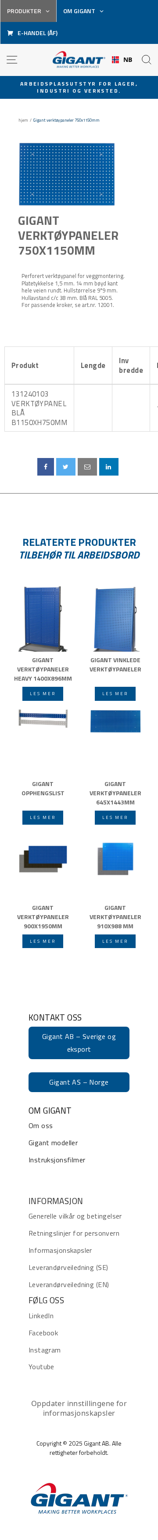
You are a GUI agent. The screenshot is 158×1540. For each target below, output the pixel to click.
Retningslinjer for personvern (74, 1233)
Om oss (41, 1125)
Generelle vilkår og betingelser (75, 1216)
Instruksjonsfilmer (57, 1159)
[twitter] (65, 467)
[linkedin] (108, 467)
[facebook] (45, 467)
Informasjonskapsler (60, 1250)
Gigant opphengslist (43, 788)
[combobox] (122, 60)
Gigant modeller (53, 1142)
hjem (23, 120)
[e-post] (87, 467)
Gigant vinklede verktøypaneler (115, 664)
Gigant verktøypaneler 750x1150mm (68, 235)
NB (128, 60)
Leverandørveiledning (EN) (69, 1284)
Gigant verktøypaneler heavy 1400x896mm (43, 668)
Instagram (45, 1350)
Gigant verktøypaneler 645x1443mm (115, 792)
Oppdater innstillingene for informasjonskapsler (79, 1408)
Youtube (41, 1366)
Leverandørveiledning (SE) (68, 1267)
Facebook (43, 1332)
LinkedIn (41, 1315)
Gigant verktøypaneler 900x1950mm (43, 916)
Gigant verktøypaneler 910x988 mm (115, 916)
